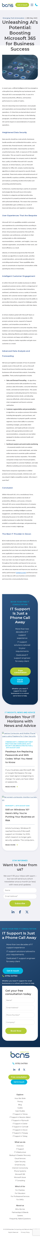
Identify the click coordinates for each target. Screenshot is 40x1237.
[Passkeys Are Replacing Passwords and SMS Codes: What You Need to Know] (20, 736)
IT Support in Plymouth (20, 1120)
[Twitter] (27, 912)
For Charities (20, 1190)
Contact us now (21, 573)
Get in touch (22, 5)
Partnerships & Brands (20, 1212)
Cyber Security (20, 1162)
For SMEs (20, 1200)
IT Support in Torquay (20, 1133)
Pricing (20, 1101)
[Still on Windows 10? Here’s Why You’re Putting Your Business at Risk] (20, 800)
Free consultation (20, 671)
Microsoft (9, 806)
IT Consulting (20, 1180)
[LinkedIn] (13, 912)
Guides (20, 1108)
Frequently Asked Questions (20, 1219)
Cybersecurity (11, 742)
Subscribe (20, 903)
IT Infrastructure (20, 1152)
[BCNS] (7, 5)
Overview (20, 1146)
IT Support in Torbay (20, 1136)
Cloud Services (20, 1158)
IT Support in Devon (20, 1130)
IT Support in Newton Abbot (20, 1117)
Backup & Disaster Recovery (20, 1155)
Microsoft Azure (20, 1177)
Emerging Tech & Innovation (13, 18)
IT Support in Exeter (20, 1124)
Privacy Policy (25, 1232)
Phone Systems (20, 1171)
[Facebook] (20, 912)
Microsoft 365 (20, 1174)
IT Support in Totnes (20, 1114)
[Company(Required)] (20, 1019)
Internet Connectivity (20, 1168)
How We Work (20, 1098)
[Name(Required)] (20, 997)
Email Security (20, 1165)
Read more (10, 787)
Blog (20, 1105)
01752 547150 (10, 976)
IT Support (20, 1149)
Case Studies (20, 1111)
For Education (20, 1193)
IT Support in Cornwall (20, 1127)
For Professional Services (20, 1196)
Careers (20, 1216)
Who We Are (20, 1209)
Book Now (16, 1031)
